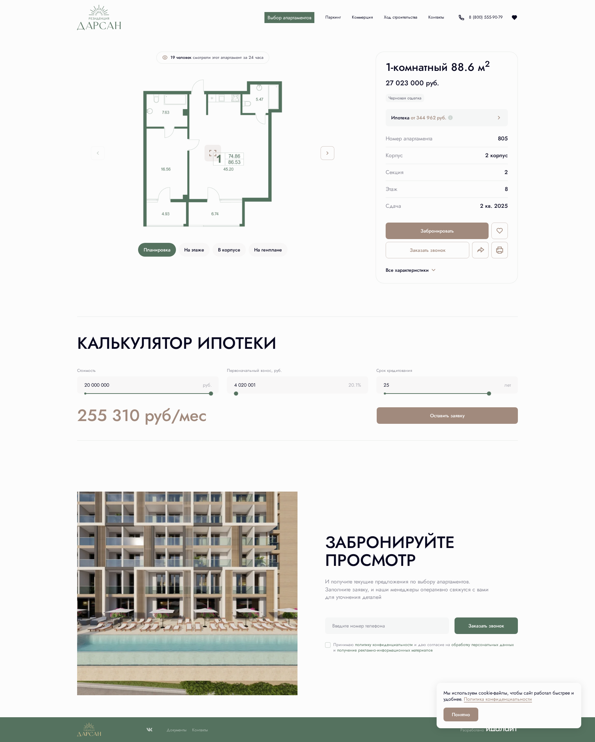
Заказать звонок (428, 250)
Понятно (461, 714)
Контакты (200, 730)
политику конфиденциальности (384, 645)
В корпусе (229, 249)
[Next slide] (327, 153)
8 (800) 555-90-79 (480, 17)
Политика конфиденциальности (498, 699)
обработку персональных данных (482, 645)
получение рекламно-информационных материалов (384, 650)
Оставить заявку (447, 415)
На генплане (268, 249)
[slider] (211, 393)
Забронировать (437, 230)
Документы (177, 730)
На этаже (194, 249)
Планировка (157, 249)
